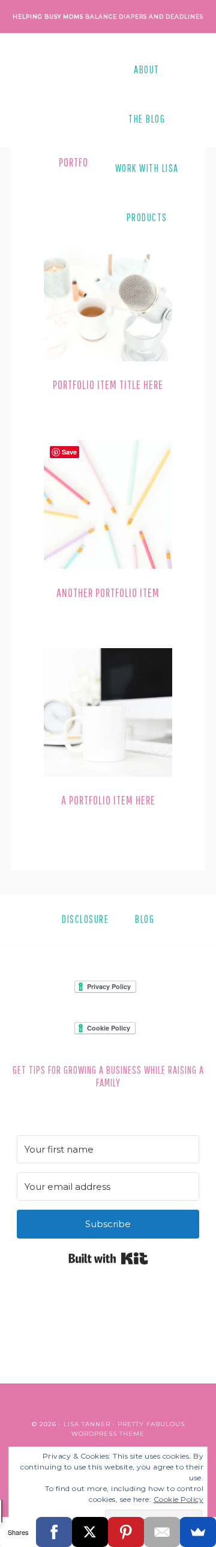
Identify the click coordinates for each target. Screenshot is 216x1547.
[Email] (162, 1532)
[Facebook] (54, 1532)
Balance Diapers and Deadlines (144, 16)
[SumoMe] (198, 1532)
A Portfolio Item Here (108, 800)
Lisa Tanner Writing (71, 144)
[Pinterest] (126, 1532)
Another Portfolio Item (108, 592)
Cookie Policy (179, 1499)
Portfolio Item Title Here (108, 384)
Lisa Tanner (87, 1424)
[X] (90, 1532)
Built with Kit (108, 1258)
